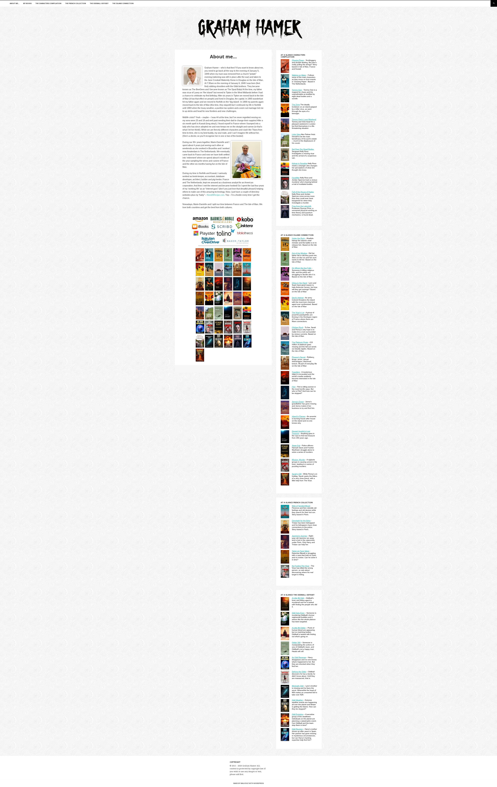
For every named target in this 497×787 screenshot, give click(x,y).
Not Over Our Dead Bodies (303, 149)
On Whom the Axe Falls (301, 268)
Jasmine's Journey (299, 536)
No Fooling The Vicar (300, 566)
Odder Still (296, 643)
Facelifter (295, 178)
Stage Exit (296, 445)
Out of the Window (299, 253)
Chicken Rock (297, 327)
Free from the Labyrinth (301, 206)
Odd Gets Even (298, 613)
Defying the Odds (299, 672)
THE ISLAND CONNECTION (123, 3)
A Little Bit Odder (299, 628)
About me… (14, 3)
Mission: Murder (298, 460)
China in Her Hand (299, 283)
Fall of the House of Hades (303, 192)
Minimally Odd (298, 686)
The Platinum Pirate (300, 342)
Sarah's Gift (296, 474)
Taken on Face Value (300, 551)
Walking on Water (299, 75)
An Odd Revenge (299, 657)
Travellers (296, 372)
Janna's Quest (298, 402)
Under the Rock (298, 238)
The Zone (296, 105)
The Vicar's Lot (298, 313)
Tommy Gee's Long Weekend (304, 119)
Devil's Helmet (298, 298)
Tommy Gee (297, 90)
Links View (296, 134)
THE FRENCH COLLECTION (75, 3)
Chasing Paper (298, 60)
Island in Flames (298, 416)
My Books (27, 3)
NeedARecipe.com (215, 195)
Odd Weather (297, 700)
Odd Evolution (297, 714)
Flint (293, 387)
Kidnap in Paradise (299, 163)
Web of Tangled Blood (301, 506)
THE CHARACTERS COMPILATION (48, 3)
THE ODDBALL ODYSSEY (99, 3)
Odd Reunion (297, 729)
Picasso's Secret (298, 357)
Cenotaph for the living (301, 521)
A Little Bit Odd (298, 598)
